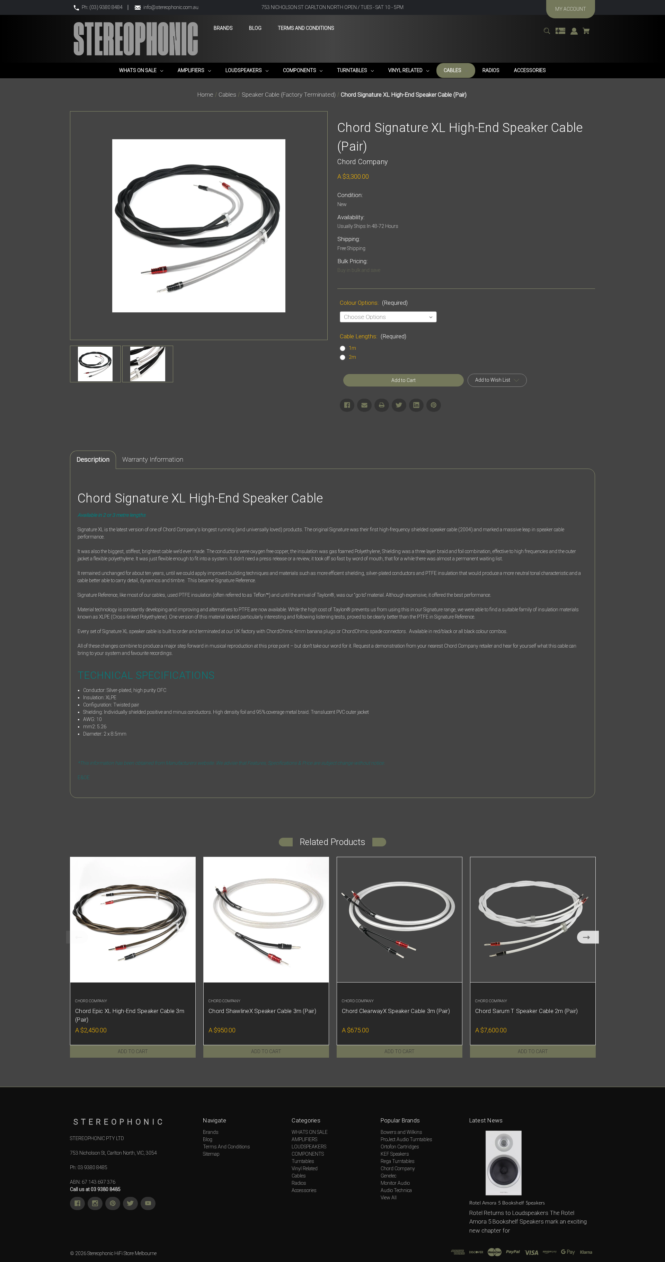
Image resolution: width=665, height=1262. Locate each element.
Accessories (304, 1190)
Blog (207, 1139)
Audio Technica (396, 1190)
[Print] (381, 405)
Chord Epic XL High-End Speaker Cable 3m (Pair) (129, 1015)
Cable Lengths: (373, 336)
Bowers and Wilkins (401, 1132)
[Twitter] (399, 405)
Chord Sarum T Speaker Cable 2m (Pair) (526, 1010)
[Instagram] (95, 1203)
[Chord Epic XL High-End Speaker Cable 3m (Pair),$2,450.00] (132, 919)
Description (93, 459)
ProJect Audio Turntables (406, 1139)
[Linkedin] (416, 405)
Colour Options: (374, 302)
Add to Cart (133, 1051)
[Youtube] (148, 1203)
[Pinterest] (433, 405)
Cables (299, 1176)
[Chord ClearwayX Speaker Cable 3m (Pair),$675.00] (399, 919)
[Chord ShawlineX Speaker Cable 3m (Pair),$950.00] (266, 919)
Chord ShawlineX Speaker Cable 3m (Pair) (262, 1010)
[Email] (364, 405)
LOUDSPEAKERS (309, 1146)
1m (352, 348)
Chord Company (398, 1168)
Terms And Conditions (226, 1146)
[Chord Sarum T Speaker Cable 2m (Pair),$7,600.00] (532, 919)
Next (588, 937)
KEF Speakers (395, 1154)
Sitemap (211, 1154)
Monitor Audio (395, 1183)
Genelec (388, 1176)
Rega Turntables (398, 1161)
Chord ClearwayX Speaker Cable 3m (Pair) (396, 1010)
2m (352, 357)
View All (389, 1197)
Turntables (303, 1161)
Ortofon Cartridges (400, 1146)
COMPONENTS (308, 1154)
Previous (77, 937)
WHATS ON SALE (310, 1132)
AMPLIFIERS (304, 1139)
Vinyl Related (305, 1168)
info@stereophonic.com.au (170, 7)
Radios (299, 1183)
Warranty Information (152, 459)
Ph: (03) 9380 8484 (102, 7)
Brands (211, 1132)
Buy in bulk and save (358, 270)
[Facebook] (347, 405)
